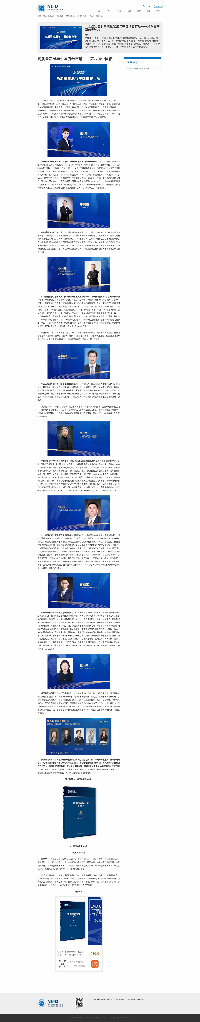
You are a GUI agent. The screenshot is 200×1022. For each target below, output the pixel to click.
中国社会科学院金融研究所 (135, 999)
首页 (39, 16)
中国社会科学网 (119, 999)
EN (149, 6)
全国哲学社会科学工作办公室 (103, 999)
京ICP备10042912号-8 (89, 1018)
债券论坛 (51, 16)
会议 (44, 16)
